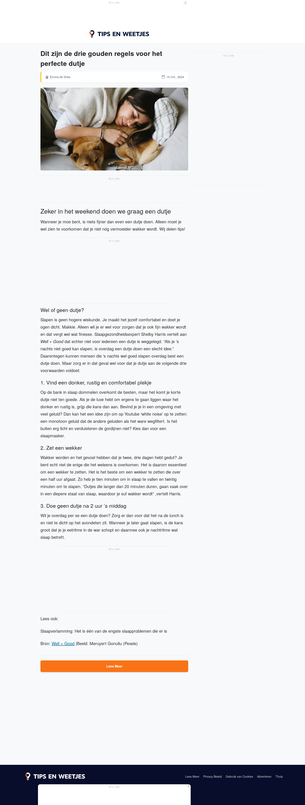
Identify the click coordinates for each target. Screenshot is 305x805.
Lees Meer (114, 666)
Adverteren (264, 776)
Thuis (279, 776)
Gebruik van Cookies (239, 776)
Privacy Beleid (212, 776)
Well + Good (63, 643)
